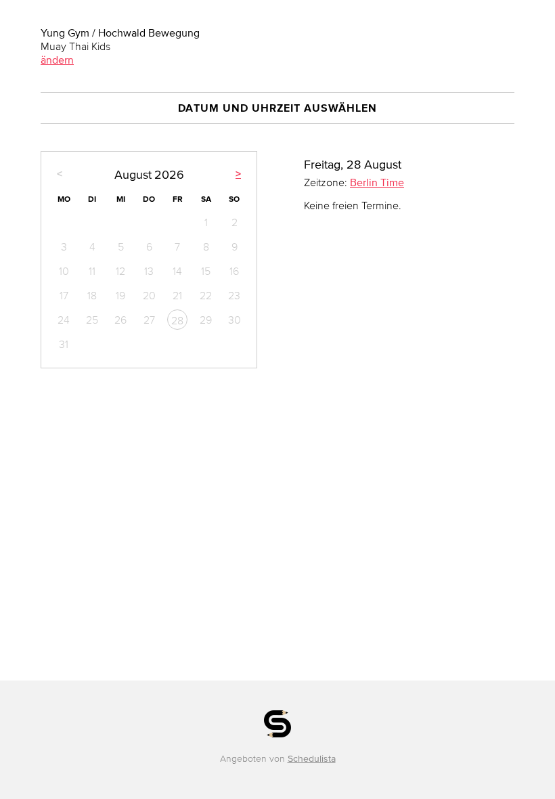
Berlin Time (377, 182)
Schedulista (312, 759)
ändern (57, 59)
